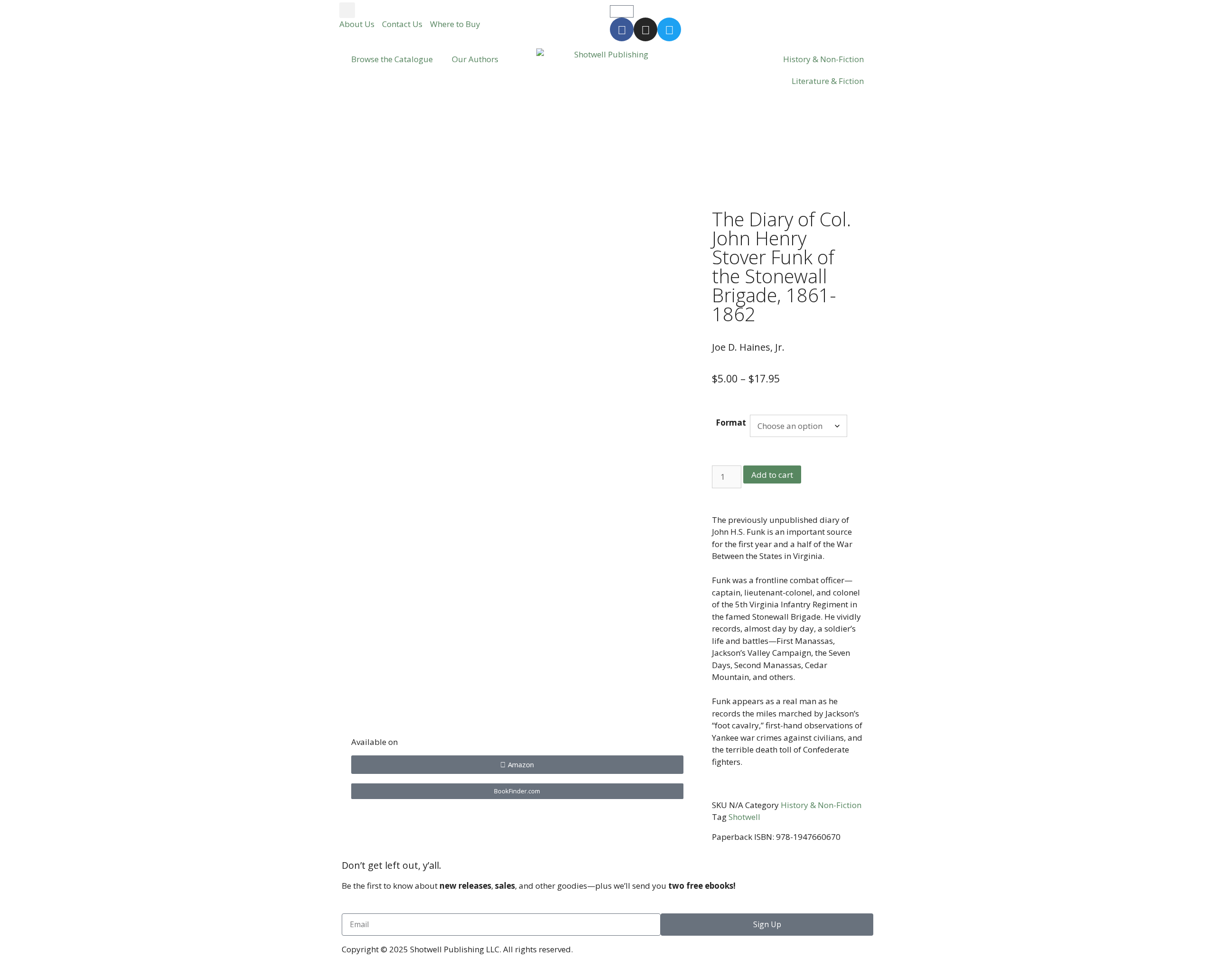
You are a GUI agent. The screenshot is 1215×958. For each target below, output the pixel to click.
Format (731, 422)
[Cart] (622, 11)
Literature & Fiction (828, 80)
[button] (347, 10)
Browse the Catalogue (392, 59)
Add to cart (772, 474)
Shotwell (744, 816)
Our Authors (475, 59)
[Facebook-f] (622, 29)
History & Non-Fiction (823, 59)
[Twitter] (669, 29)
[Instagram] (645, 29)
